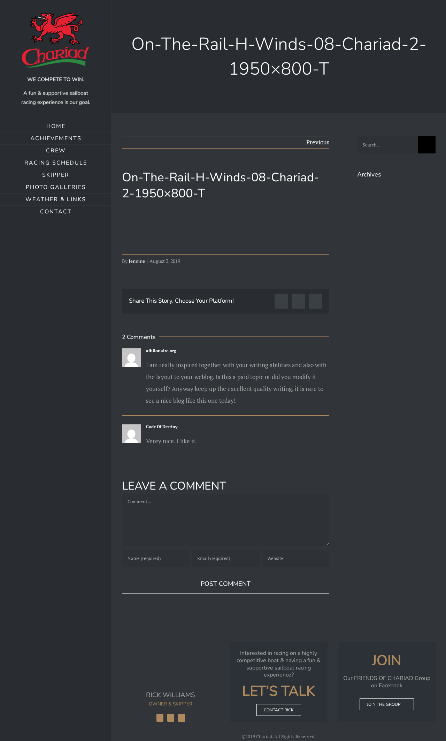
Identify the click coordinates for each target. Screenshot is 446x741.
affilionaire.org (161, 350)
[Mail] (181, 718)
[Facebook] (159, 718)
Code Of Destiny (161, 426)
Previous (317, 142)
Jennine (137, 261)
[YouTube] (170, 718)
